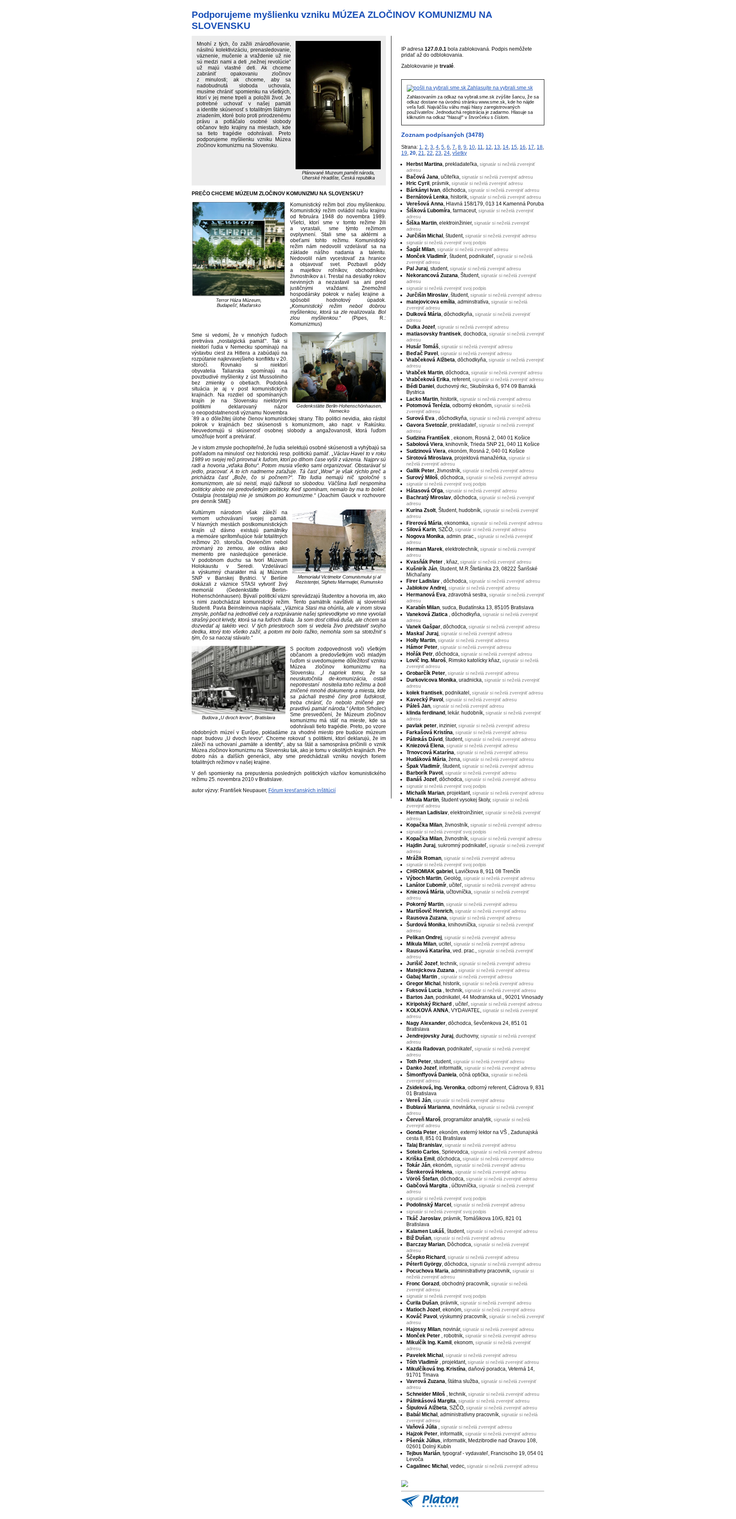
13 (497, 147)
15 (514, 147)
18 (540, 147)
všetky (459, 153)
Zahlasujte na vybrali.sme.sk (499, 88)
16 (523, 147)
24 (447, 153)
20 (413, 153)
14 (506, 147)
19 (404, 153)
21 (421, 153)
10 (472, 147)
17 (531, 147)
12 (489, 147)
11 (480, 147)
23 (438, 153)
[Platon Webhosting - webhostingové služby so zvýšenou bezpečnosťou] (429, 1506)
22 (430, 153)
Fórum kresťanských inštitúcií (302, 790)
